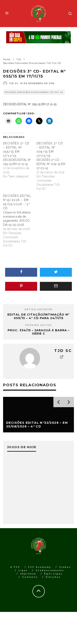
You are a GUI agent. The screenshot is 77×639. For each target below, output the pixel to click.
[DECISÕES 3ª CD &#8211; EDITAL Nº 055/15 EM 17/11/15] (20, 159)
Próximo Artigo (38, 325)
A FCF (15, 567)
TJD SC (13, 83)
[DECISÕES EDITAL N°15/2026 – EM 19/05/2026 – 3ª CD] (20, 221)
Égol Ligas (53, 573)
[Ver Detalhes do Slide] (38, 37)
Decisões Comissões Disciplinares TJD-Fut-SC (34, 92)
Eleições (53, 577)
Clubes (65, 567)
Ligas (23, 570)
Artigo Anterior (39, 309)
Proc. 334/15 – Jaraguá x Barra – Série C (39, 332)
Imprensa (28, 573)
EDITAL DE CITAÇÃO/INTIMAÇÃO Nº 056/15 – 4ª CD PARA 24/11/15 (38, 316)
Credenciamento (50, 570)
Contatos (30, 577)
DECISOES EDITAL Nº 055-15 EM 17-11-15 (29, 104)
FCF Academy (39, 567)
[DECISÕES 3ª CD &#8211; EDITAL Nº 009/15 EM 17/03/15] (53, 166)
